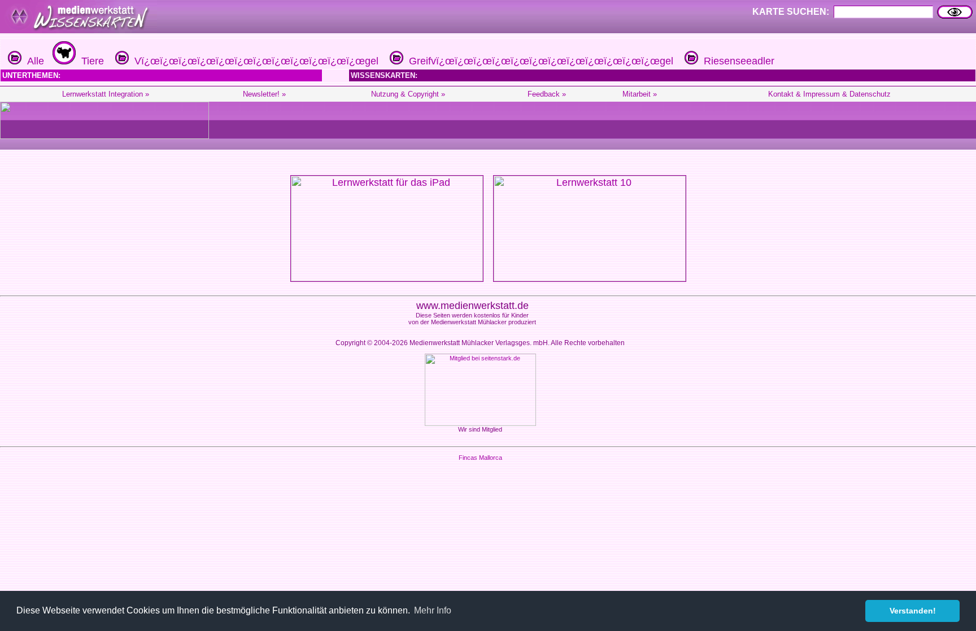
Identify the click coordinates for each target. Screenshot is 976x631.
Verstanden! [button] (913, 610)
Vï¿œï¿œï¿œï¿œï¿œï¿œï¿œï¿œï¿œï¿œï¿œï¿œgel (253, 61)
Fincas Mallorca (480, 457)
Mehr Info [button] (432, 610)
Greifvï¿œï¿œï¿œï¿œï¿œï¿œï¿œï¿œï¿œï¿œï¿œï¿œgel (538, 61)
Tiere (90, 61)
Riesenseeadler (736, 61)
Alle (32, 61)
